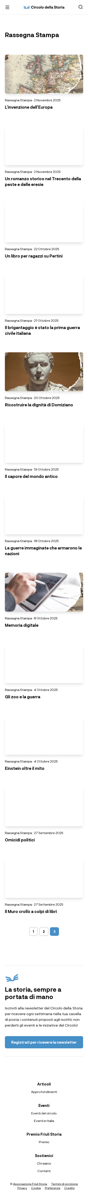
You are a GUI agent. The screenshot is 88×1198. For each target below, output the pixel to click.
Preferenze (52, 1188)
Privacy (22, 1188)
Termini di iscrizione (64, 1184)
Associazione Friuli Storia (30, 1184)
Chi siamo (44, 1163)
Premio (44, 1142)
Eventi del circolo (44, 1113)
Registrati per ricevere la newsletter (44, 1042)
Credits (69, 1188)
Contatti (44, 1171)
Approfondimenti (44, 1092)
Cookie (36, 1188)
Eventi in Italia (44, 1120)
